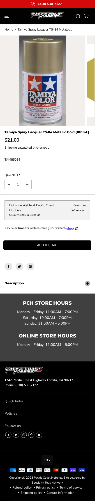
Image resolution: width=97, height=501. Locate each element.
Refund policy (22, 487)
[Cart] (86, 16)
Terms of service (71, 487)
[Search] (78, 16)
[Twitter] (19, 266)
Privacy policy (45, 487)
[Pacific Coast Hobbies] (47, 16)
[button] (7, 16)
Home (9, 29)
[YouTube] (39, 435)
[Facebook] (8, 266)
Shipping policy (31, 493)
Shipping (11, 147)
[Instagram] (24, 435)
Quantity (12, 175)
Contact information (60, 493)
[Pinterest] (30, 266)
